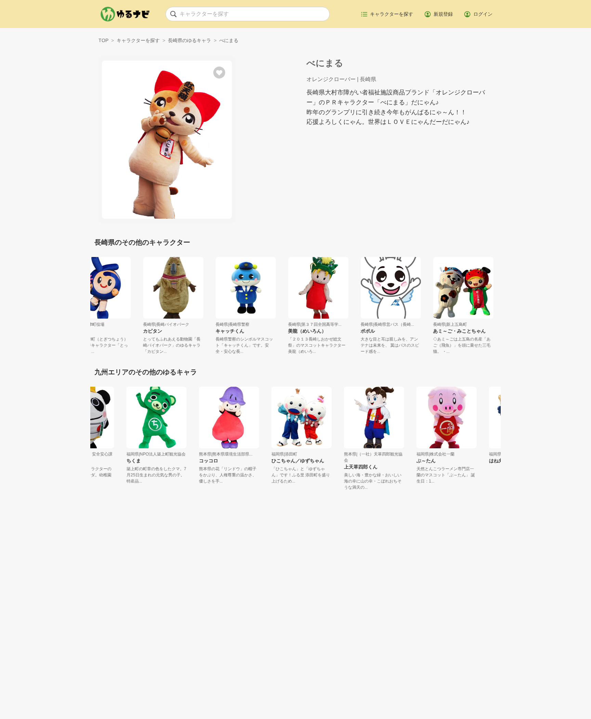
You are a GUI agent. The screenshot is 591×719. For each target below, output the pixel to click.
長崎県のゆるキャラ (189, 40)
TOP (103, 40)
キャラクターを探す (138, 40)
